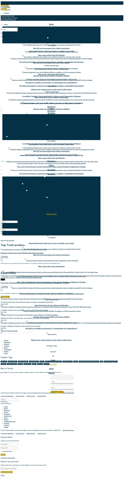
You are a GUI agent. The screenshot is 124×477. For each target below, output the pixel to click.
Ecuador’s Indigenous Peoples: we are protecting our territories (20, 326)
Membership (5, 6)
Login (6, 25)
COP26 (20, 364)
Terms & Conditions (7, 396)
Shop (51, 369)
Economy (53, 200)
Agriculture (53, 225)
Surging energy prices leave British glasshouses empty (22, 253)
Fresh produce (9, 240)
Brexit (42, 361)
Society (53, 121)
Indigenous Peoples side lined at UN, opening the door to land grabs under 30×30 (51, 103)
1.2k (2, 260)
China (75, 361)
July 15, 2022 (4, 320)
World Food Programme (110, 361)
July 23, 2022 (4, 312)
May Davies (5, 256)
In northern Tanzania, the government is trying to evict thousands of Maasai (51, 96)
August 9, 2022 (4, 287)
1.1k (2, 305)
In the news (53, 33)
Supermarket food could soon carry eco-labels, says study (51, 243)
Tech (53, 233)
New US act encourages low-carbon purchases (51, 255)
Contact (6, 346)
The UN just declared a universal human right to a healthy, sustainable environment (51, 62)
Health (53, 126)
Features (53, 34)
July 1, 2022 (3, 328)
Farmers (40, 364)
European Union (67, 361)
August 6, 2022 (4, 304)
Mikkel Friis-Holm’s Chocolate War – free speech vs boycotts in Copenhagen (25, 318)
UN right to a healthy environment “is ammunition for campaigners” (51, 328)
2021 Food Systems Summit (53, 361)
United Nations (34, 361)
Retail (53, 183)
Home (3, 240)
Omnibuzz (4, 9)
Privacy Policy (20, 396)
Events (51, 218)
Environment (53, 195)
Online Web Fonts (68, 393)
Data (53, 119)
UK (53, 356)
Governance (53, 130)
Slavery (46, 364)
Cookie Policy (41, 396)
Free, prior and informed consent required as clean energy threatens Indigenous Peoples (51, 167)
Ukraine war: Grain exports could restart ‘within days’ (51, 340)
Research (51, 111)
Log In (3, 475)
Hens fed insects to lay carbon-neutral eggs (51, 97)
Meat (34, 364)
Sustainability (53, 221)
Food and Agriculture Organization (88, 361)
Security (53, 132)
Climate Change (12, 364)
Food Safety (53, 128)
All (53, 179)
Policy (51, 165)
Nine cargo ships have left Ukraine (51, 74)
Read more (5, 297)
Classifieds (7, 350)
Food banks (27, 364)
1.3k (2, 329)
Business (51, 107)
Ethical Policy (30, 396)
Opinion (53, 36)
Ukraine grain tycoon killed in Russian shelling (51, 317)
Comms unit (51, 364)
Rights (53, 229)
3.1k (2, 321)
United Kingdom (23, 361)
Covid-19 (53, 352)
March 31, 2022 (4, 257)
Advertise (7, 10)
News (51, 24)
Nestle (3, 364)
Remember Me (7, 451)
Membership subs (10, 422)
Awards (6, 13)
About (6, 3)
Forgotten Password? (8, 458)
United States (13, 361)
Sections (51, 113)
